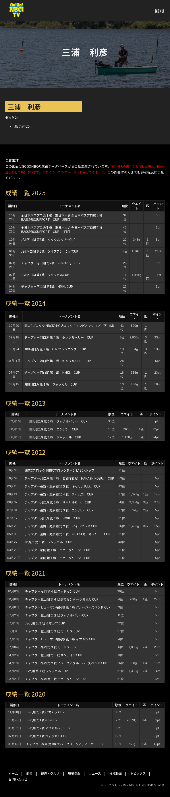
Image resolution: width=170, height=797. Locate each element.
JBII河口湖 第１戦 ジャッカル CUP (52, 384)
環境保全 (74, 773)
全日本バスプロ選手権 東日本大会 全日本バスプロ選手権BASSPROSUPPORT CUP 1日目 (61, 229)
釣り (29, 773)
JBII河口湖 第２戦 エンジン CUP (53, 429)
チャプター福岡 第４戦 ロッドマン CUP (52, 591)
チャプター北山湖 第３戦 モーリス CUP (52, 631)
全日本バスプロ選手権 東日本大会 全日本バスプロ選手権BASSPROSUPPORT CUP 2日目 (61, 217)
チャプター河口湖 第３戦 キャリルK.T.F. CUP (57, 361)
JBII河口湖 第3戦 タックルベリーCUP (48, 239)
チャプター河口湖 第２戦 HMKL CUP (52, 372)
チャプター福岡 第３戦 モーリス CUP (51, 647)
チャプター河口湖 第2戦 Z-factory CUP (51, 263)
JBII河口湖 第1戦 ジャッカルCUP (45, 275)
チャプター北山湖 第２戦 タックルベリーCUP (56, 615)
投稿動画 (115, 773)
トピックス (138, 773)
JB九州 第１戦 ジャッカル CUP (48, 542)
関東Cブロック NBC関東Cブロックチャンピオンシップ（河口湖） (70, 325)
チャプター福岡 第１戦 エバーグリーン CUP (57, 550)
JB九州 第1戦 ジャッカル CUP (46, 736)
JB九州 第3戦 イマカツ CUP (45, 712)
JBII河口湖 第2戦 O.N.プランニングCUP (49, 251)
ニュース (95, 773)
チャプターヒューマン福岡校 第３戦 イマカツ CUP (60, 639)
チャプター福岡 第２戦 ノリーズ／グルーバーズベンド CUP (66, 663)
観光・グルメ (50, 773)
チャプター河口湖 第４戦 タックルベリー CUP (58, 337)
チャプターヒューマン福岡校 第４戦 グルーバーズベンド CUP (67, 607)
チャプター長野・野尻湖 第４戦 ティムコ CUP (59, 494)
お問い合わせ (18, 779)
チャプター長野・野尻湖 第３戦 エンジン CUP (59, 510)
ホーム (13, 773)
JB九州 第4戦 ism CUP (42, 720)
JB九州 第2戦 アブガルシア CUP (48, 728)
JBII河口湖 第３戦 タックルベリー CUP (58, 421)
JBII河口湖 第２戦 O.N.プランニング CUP (55, 349)
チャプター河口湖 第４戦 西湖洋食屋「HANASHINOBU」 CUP (69, 478)
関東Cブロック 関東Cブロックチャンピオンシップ (59, 470)
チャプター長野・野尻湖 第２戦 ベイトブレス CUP (61, 526)
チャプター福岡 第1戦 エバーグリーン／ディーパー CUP (65, 744)
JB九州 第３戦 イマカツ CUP (45, 623)
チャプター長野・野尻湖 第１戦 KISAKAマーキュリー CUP (67, 534)
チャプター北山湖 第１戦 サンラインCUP (53, 655)
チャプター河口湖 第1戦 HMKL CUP (47, 286)
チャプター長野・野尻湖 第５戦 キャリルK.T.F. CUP (62, 486)
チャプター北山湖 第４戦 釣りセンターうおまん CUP (61, 599)
